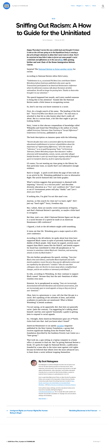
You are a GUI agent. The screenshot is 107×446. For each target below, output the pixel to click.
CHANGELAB (30, 441)
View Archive (43, 399)
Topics (87, 6)
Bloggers (79, 6)
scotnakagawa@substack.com (46, 392)
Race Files (15, 441)
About (94, 6)
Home (73, 6)
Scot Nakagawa (48, 40)
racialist (60, 326)
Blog (53, 18)
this (61, 60)
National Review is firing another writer (56, 69)
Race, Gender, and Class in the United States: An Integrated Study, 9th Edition (57, 383)
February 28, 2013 (59, 40)
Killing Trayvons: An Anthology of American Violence (62, 385)
